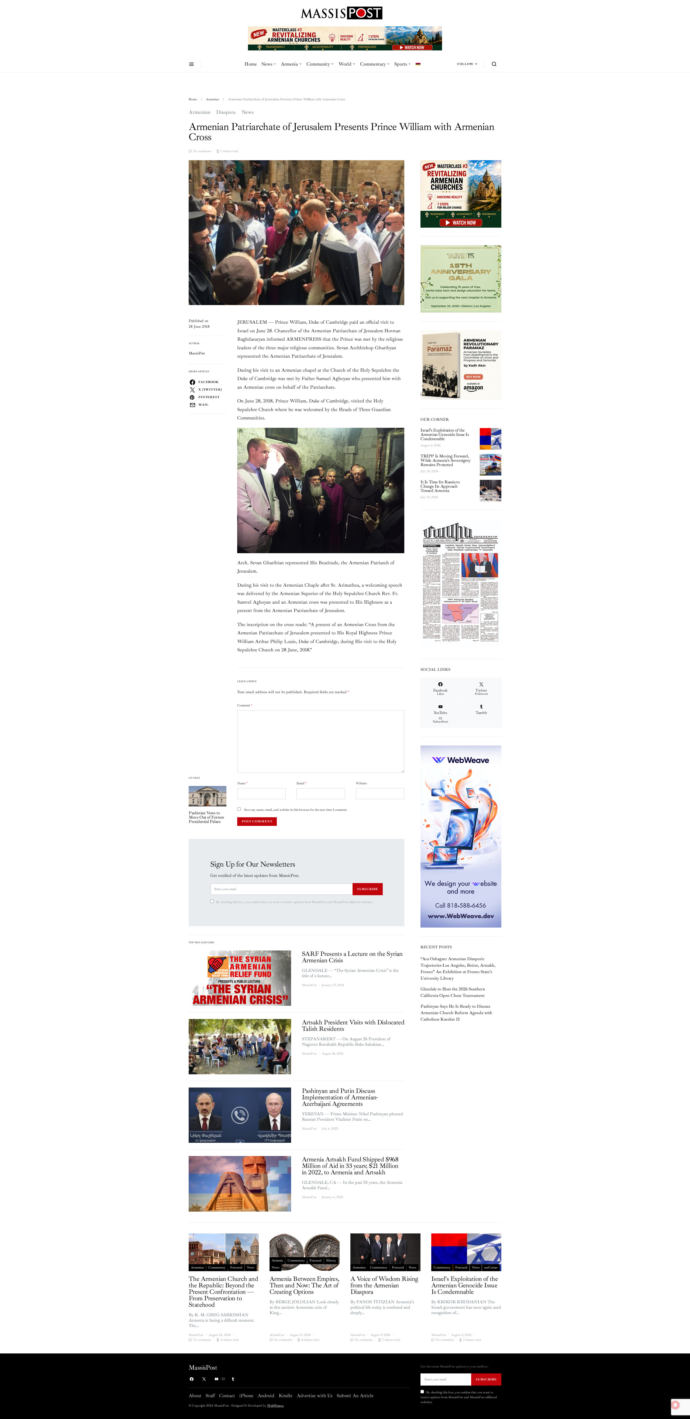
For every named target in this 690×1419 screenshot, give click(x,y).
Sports (400, 64)
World (345, 64)
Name (242, 783)
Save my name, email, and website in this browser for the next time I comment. (295, 810)
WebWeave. (275, 1406)
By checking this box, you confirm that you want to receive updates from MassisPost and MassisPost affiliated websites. (294, 902)
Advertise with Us (314, 1396)
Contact (227, 1396)
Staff (210, 1396)
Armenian (212, 99)
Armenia (289, 64)
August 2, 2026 (430, 445)
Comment (244, 705)
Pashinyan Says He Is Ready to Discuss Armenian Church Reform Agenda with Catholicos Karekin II (456, 1013)
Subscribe (367, 889)
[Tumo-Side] (460, 278)
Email (301, 783)
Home (250, 64)
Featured (236, 1268)
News (266, 64)
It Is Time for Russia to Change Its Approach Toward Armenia (440, 486)
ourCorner (491, 1268)
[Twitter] (204, 1379)
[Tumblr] (233, 1379)
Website (361, 783)
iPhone (246, 1396)
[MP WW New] (460, 836)
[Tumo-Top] (345, 38)
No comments (202, 151)
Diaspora (226, 112)
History (331, 1261)
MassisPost (197, 353)
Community (318, 64)
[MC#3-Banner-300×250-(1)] (460, 193)
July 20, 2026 (429, 471)
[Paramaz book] (460, 364)
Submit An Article (355, 1396)
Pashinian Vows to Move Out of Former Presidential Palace (206, 817)
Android (266, 1396)
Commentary (373, 64)
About (195, 1396)
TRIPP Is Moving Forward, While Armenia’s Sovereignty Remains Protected (445, 460)
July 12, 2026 (429, 497)
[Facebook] (192, 1379)
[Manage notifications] (675, 1405)
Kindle (285, 1396)
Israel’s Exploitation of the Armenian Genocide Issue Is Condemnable (444, 435)
